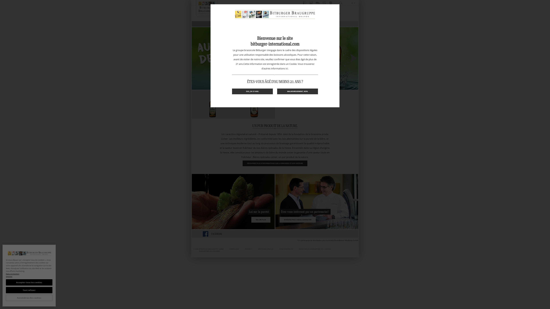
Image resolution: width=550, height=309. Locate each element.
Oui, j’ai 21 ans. (252, 91)
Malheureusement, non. (297, 91)
